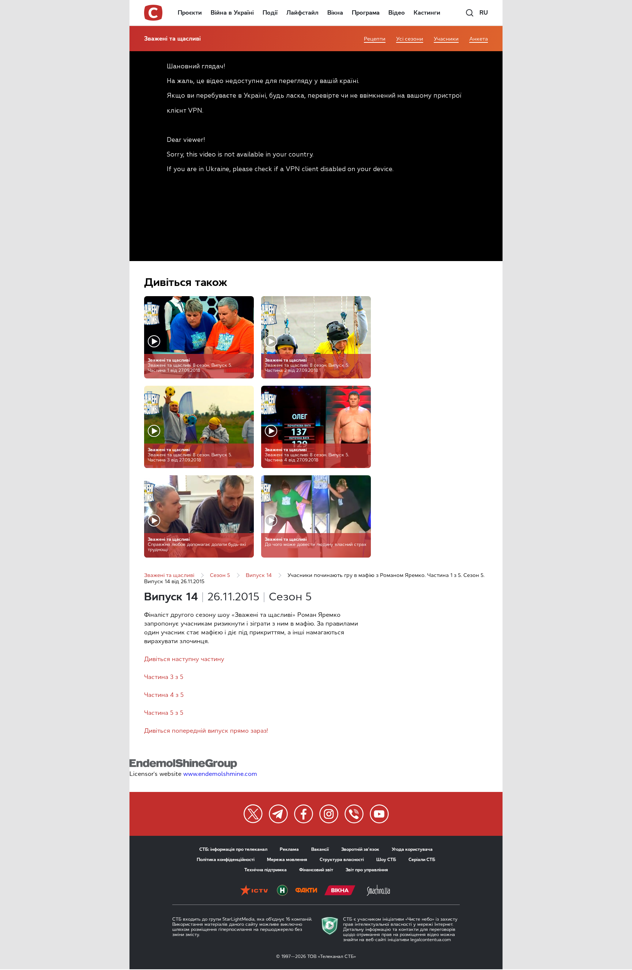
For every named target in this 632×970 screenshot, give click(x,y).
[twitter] (253, 813)
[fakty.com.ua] (306, 891)
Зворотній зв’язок (360, 849)
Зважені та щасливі (172, 38)
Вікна (335, 12)
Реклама (289, 849)
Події (270, 12)
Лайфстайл (302, 12)
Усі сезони (409, 39)
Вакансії (320, 849)
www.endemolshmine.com (220, 773)
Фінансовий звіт (316, 869)
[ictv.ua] (254, 891)
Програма (366, 12)
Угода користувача (412, 849)
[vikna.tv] (340, 891)
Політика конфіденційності (226, 859)
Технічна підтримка (265, 869)
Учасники (446, 39)
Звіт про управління (367, 869)
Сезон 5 (220, 575)
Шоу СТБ (386, 859)
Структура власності (342, 859)
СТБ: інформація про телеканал (233, 849)
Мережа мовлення (287, 859)
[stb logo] (153, 13)
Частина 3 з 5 (163, 676)
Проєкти (190, 12)
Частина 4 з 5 (164, 694)
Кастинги (427, 12)
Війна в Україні (232, 12)
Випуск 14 (259, 575)
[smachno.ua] (378, 891)
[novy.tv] (282, 891)
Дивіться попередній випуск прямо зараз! (206, 730)
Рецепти (374, 39)
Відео (396, 12)
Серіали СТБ (422, 859)
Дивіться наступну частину (184, 659)
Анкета (478, 39)
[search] (469, 12)
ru (483, 12)
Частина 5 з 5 (163, 712)
